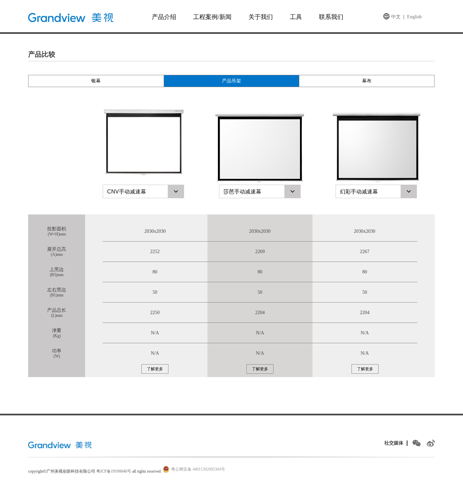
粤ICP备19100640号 (113, 471)
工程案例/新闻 (212, 17)
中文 (396, 16)
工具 (296, 17)
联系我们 (331, 17)
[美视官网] (61, 444)
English (414, 16)
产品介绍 (164, 17)
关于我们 (260, 17)
